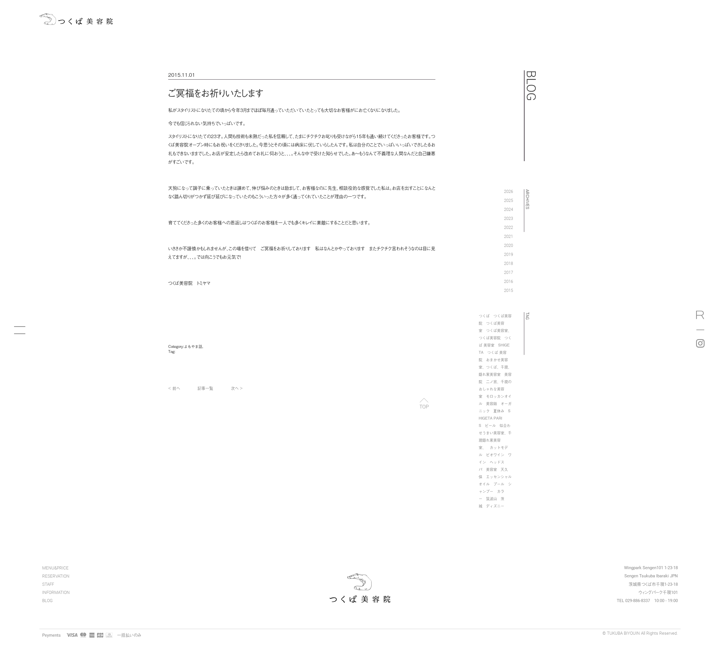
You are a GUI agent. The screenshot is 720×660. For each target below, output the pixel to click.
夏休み (498, 410)
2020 (508, 245)
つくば (484, 315)
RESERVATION (55, 576)
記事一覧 (205, 388)
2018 (508, 263)
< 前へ (174, 388)
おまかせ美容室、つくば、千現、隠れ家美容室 (495, 367)
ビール (490, 425)
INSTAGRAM (700, 343)
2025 (508, 200)
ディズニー (495, 505)
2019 (508, 254)
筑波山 (491, 498)
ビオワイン (495, 454)
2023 (508, 218)
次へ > (237, 388)
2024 (508, 209)
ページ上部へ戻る (424, 403)
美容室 (491, 469)
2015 (508, 290)
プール (498, 483)
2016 (508, 281)
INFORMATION (56, 592)
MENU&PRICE (55, 568)
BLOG (47, 600)
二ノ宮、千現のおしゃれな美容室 (495, 389)
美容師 (491, 403)
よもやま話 (193, 346)
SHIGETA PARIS (494, 418)
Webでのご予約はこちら (700, 317)
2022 (508, 227)
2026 (508, 191)
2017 (508, 272)
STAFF (48, 584)
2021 (508, 236)
